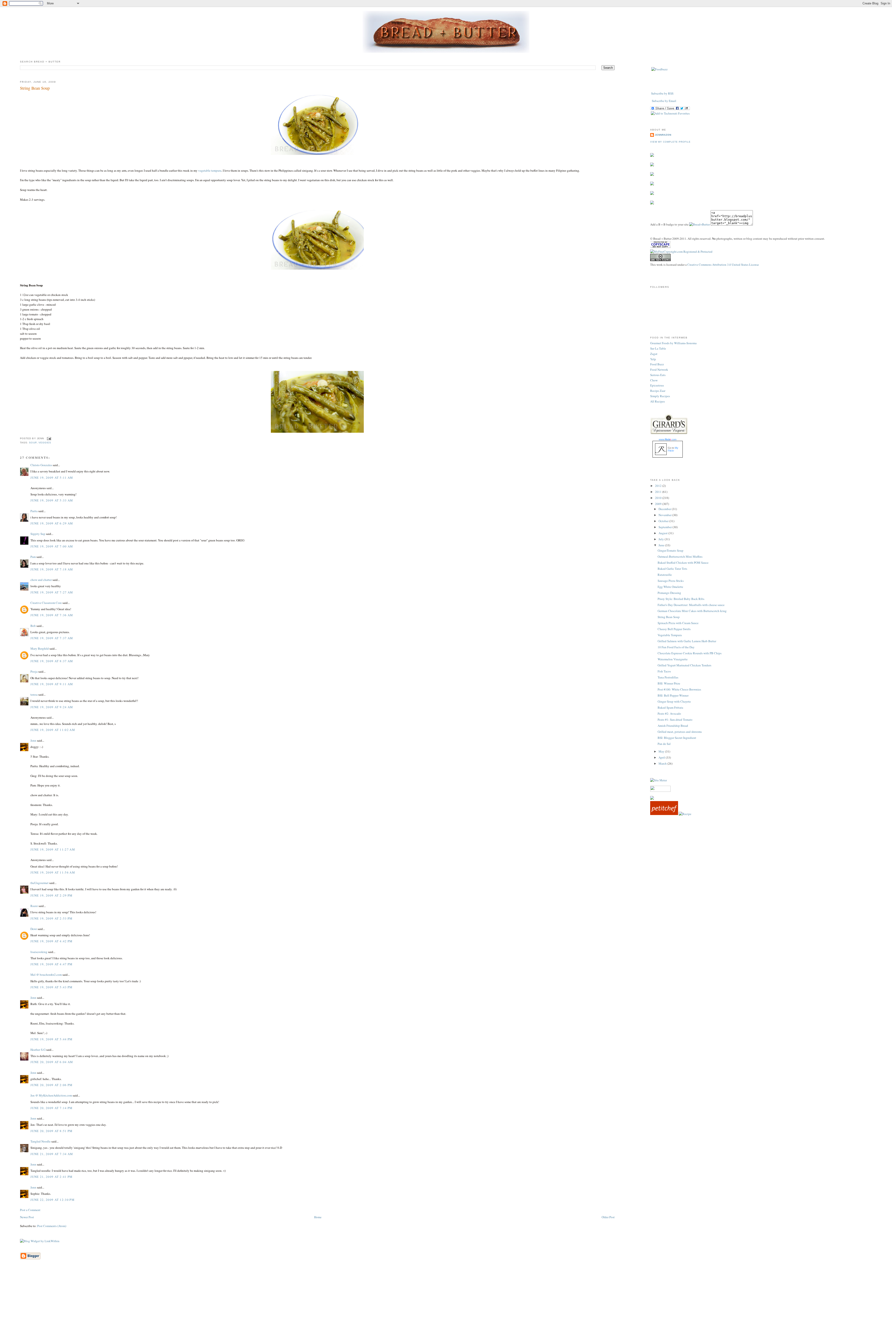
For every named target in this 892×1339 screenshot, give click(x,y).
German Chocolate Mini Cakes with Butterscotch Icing (692, 611)
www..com (667, 439)
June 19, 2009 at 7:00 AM (51, 546)
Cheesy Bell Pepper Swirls (674, 629)
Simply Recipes (660, 396)
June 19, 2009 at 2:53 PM (51, 918)
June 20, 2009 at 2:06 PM (51, 1085)
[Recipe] (685, 814)
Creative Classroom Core (46, 603)
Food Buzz (657, 364)
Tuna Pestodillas (668, 677)
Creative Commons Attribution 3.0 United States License (723, 264)
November (665, 515)
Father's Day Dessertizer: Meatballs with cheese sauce (691, 605)
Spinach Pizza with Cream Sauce (678, 623)
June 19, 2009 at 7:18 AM (51, 569)
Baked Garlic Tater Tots (672, 568)
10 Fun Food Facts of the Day (676, 647)
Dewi (33, 929)
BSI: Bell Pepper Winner (673, 695)
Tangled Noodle (40, 1141)
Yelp (653, 359)
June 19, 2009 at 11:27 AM (52, 849)
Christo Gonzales (41, 465)
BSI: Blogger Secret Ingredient (677, 738)
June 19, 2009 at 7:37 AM (51, 638)
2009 (658, 504)
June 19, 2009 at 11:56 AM (52, 872)
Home (317, 1217)
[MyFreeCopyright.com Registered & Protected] (681, 251)
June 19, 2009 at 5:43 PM (51, 987)
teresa (34, 694)
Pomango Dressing (669, 593)
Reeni (34, 906)
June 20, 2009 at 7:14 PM (51, 1108)
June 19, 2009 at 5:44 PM (51, 1039)
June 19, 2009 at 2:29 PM (51, 895)
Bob (33, 626)
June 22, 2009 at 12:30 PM (52, 1200)
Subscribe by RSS (662, 93)
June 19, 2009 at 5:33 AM (51, 500)
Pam (33, 557)
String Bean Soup (35, 88)
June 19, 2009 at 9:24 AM (51, 707)
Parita (34, 511)
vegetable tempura (209, 170)
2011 (658, 492)
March (663, 763)
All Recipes (657, 401)
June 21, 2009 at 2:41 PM (51, 1177)
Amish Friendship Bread (673, 726)
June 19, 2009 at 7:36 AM (51, 615)
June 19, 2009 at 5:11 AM (51, 477)
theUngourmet (39, 883)
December (665, 509)
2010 (658, 498)
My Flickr (673, 449)
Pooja (34, 671)
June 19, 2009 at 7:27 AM (51, 592)
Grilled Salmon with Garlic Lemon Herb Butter (687, 641)
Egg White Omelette (670, 587)
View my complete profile (670, 142)
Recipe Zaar (657, 391)
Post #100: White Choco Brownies (679, 689)
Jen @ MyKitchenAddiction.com (51, 1095)
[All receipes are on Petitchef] (664, 814)
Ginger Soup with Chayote (674, 701)
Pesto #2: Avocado (669, 713)
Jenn (33, 740)
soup (32, 442)
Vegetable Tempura (670, 635)
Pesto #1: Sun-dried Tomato (675, 719)
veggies (45, 442)
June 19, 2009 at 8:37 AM (51, 661)
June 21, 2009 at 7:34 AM (51, 1154)
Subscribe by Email (664, 101)
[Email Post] (48, 438)
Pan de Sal (664, 744)
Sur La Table (658, 348)
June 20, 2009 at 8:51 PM (51, 1131)
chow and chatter (41, 580)
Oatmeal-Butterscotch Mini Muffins (680, 556)
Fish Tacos (664, 671)
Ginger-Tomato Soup (670, 550)
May (662, 751)
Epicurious (657, 385)
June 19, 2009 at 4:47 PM (51, 964)
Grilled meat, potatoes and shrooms (680, 732)
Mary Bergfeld (39, 648)
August (663, 533)
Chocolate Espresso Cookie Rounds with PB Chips (689, 653)
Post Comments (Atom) (51, 1226)
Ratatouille (665, 575)
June (662, 545)
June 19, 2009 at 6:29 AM (51, 523)
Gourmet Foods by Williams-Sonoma (673, 343)
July (662, 539)
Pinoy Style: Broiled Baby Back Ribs (681, 599)
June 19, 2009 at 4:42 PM (51, 941)
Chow (654, 380)
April (662, 757)
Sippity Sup (37, 534)
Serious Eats (658, 375)
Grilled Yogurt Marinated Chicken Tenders (684, 665)
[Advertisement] (446, 1306)
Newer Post (27, 1217)
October (664, 521)
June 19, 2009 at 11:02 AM (52, 730)
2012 (658, 486)
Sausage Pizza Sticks (671, 581)
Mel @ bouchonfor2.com (46, 974)
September (665, 527)
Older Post (608, 1217)
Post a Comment (30, 1210)
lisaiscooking (38, 952)
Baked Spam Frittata (670, 707)
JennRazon (663, 135)
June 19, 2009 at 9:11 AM (51, 684)
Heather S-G (38, 1050)
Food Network (659, 369)
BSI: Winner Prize (669, 683)
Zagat (653, 354)
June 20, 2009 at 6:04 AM (51, 1062)
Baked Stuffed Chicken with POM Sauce (683, 562)
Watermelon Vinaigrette (673, 659)
